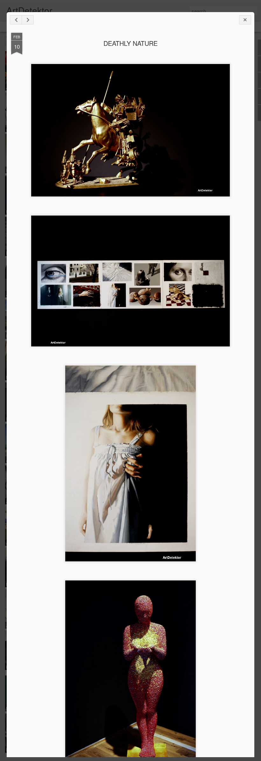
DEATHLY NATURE (130, 43)
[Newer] (16, 20)
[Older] (28, 20)
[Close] (245, 20)
